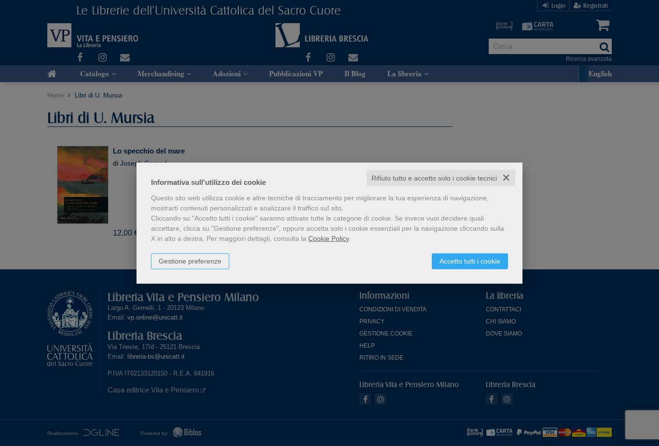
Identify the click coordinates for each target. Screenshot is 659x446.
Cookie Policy (328, 238)
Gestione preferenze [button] (190, 261)
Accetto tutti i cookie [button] (469, 261)
